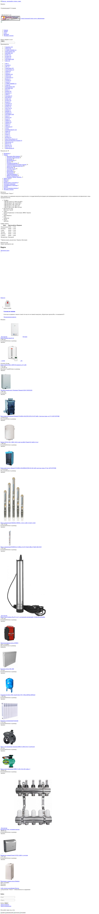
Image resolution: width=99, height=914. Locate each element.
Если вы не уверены (9, 311)
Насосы (9, 161)
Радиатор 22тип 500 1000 (7, 669)
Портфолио (7, 153)
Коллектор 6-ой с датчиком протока (10, 829)
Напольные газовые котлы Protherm (10, 881)
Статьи (5, 181)
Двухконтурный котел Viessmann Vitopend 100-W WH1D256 (16, 390)
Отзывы (6, 186)
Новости (6, 179)
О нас (5, 32)
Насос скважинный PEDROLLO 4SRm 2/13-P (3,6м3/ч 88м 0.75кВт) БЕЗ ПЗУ (21, 547)
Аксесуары (10, 170)
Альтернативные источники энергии (16, 164)
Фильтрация (10, 173)
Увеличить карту (5, 250)
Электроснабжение (12, 174)
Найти (2, 41)
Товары (6, 31)
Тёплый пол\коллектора (13, 157)
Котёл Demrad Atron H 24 (7, 338)
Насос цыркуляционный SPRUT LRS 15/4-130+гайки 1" (15, 769)
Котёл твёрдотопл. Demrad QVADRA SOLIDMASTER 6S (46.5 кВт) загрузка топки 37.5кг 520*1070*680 (28, 468)
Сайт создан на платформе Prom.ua (10, 888)
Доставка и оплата (8, 35)
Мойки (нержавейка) (12, 175)
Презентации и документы (11, 182)
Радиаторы (10, 159)
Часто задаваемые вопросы (11, 188)
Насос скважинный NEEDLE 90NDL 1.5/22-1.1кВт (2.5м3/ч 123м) (18, 522)
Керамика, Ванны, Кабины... (14, 177)
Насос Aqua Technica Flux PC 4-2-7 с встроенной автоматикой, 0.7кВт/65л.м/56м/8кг (23, 617)
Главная (6, 30)
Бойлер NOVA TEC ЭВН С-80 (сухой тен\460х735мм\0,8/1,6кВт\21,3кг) (19, 442)
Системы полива (11, 168)
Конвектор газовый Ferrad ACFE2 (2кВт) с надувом (14, 855)
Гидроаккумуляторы (12, 163)
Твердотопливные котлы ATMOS (9, 643)
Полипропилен (11, 160)
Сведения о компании (9, 184)
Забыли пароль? (5, 904)
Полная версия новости (10, 317)
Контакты (6, 34)
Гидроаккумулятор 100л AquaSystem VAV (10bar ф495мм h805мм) (18, 694)
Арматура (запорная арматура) (15, 166)
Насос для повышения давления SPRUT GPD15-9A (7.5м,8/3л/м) (18, 746)
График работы (5, 223)
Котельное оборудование (13, 156)
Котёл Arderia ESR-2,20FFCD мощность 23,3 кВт (13, 365)
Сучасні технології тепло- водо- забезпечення (32, 18)
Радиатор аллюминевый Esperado (9, 720)
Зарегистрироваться (6, 906)
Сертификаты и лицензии (10, 185)
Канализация (10, 171)
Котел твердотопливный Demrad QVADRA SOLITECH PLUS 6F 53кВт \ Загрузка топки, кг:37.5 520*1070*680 (30, 416)
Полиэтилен (10, 167)
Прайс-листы (7, 178)
